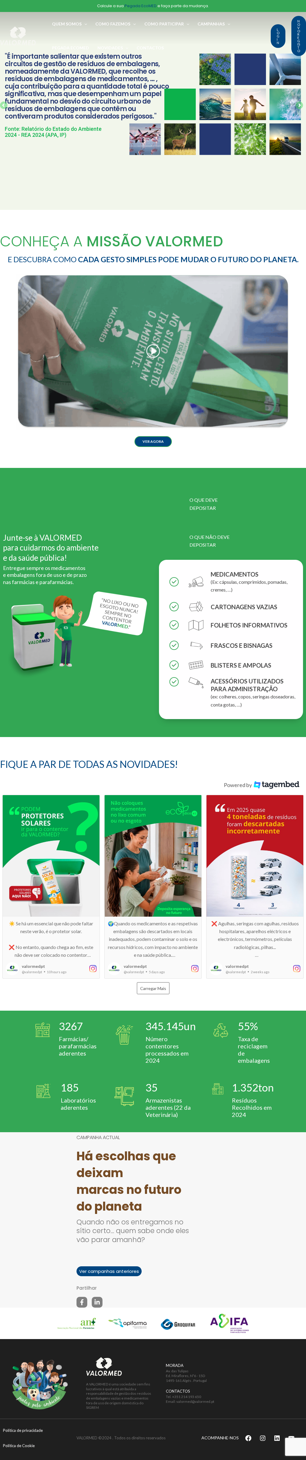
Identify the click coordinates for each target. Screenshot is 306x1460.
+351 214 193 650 (186, 1396)
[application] (84, 24)
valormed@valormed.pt (195, 1401)
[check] (174, 581)
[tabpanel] (231, 643)
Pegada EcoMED (141, 6)
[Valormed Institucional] (18, 35)
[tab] (196, 504)
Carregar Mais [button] (153, 988)
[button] (153, 441)
